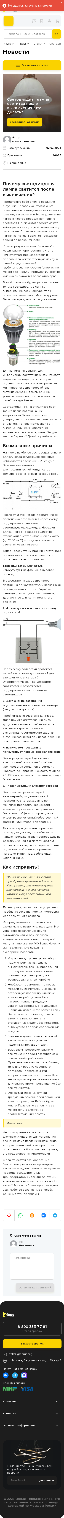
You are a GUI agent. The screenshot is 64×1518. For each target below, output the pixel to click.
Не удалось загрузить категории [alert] (30, 5)
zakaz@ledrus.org (20, 1354)
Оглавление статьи (35, 65)
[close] (61, 2)
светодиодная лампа (24, 122)
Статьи (38, 43)
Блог (23, 43)
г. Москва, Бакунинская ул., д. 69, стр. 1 (35, 1360)
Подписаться (45, 1480)
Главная (8, 43)
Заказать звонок (32, 1343)
